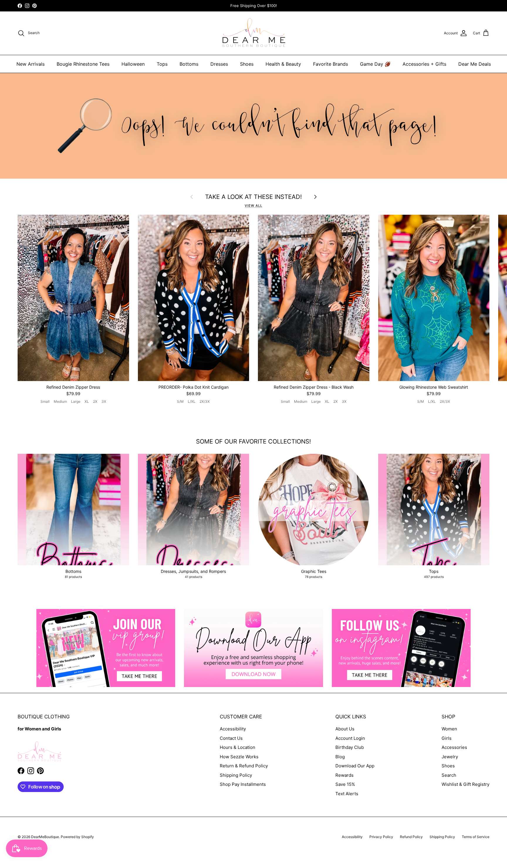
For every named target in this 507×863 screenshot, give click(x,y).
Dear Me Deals (474, 64)
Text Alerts (346, 793)
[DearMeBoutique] (253, 33)
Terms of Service (475, 837)
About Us (344, 729)
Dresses (219, 64)
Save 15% (345, 784)
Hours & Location (237, 747)
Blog (340, 756)
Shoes (247, 64)
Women (449, 729)
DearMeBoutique (45, 837)
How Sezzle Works (239, 756)
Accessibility (233, 729)
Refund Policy (411, 837)
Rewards (344, 775)
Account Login (350, 738)
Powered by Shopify (77, 837)
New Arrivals (30, 64)
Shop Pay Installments (243, 784)
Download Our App (354, 766)
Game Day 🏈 (375, 64)
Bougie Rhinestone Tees (83, 64)
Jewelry (450, 756)
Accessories (454, 747)
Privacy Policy (381, 837)
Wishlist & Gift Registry (465, 784)
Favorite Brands (330, 64)
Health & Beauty (283, 64)
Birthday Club (349, 747)
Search (449, 775)
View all (253, 206)
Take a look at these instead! (253, 196)
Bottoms (189, 64)
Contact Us (231, 738)
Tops (162, 64)
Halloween (133, 64)
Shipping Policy (236, 775)
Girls (447, 738)
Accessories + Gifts (424, 64)
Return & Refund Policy (244, 766)
